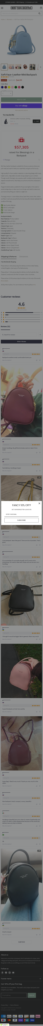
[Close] (39, 503)
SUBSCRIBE (21, 520)
